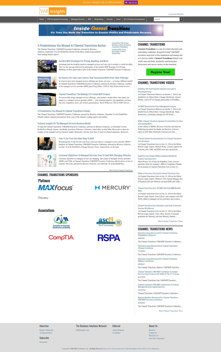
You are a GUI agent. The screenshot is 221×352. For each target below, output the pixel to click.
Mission (152, 330)
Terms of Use (107, 349)
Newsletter (43, 342)
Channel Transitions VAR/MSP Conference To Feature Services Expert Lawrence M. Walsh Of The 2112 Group (158, 273)
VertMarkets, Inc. (83, 349)
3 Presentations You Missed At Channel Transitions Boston (72, 45)
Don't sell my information (151, 349)
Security (110, 19)
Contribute (116, 333)
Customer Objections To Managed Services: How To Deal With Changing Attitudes (95, 155)
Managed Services (78, 19)
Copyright (65, 349)
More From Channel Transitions (121, 170)
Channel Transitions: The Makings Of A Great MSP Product (84, 94)
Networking (99, 19)
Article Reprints (118, 330)
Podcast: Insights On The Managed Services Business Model (64, 123)
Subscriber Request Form (133, 349)
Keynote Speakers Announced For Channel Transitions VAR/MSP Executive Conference (158, 299)
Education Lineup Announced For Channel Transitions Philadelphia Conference (157, 234)
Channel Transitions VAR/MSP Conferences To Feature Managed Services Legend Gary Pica (158, 286)
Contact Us (153, 333)
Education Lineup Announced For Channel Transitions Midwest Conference (157, 260)
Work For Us (154, 335)
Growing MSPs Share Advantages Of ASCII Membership (119, 51)
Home (41, 19)
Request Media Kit (46, 330)
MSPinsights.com (82, 330)
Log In (171, 14)
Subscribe (179, 14)
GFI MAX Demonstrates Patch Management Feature (157, 106)
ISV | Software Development (134, 19)
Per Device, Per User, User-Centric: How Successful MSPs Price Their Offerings (93, 78)
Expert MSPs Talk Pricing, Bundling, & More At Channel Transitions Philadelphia (121, 45)
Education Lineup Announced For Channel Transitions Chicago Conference (157, 247)
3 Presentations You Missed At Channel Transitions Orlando (64, 111)
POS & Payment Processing (57, 19)
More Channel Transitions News (171, 311)
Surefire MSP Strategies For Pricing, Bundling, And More (83, 61)
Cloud (118, 19)
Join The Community (156, 338)
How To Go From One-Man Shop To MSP (76, 138)
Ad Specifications (46, 333)
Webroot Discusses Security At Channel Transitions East (159, 173)
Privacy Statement (119, 349)
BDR (89, 19)
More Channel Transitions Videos (170, 221)
